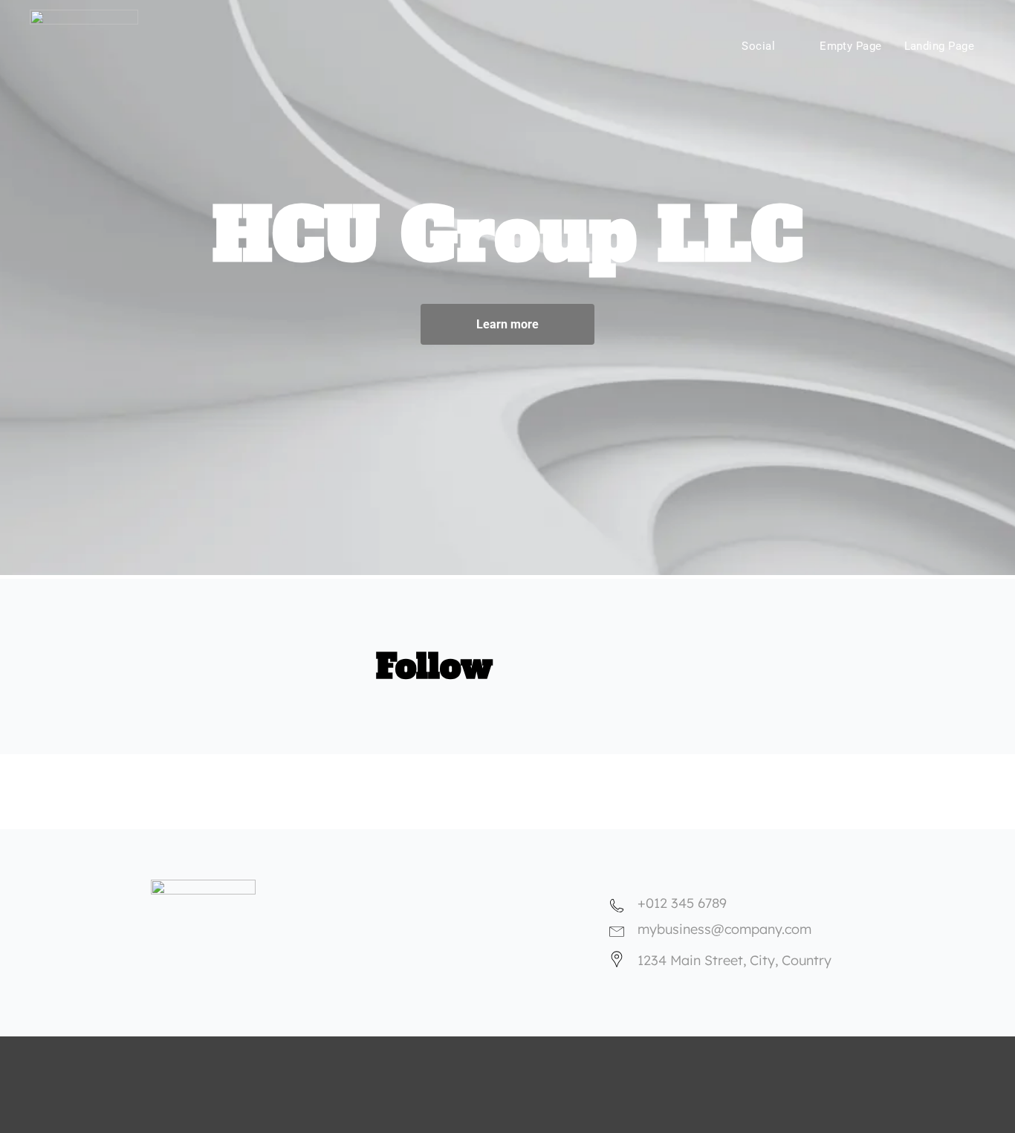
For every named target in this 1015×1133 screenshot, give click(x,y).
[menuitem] (630, 42)
